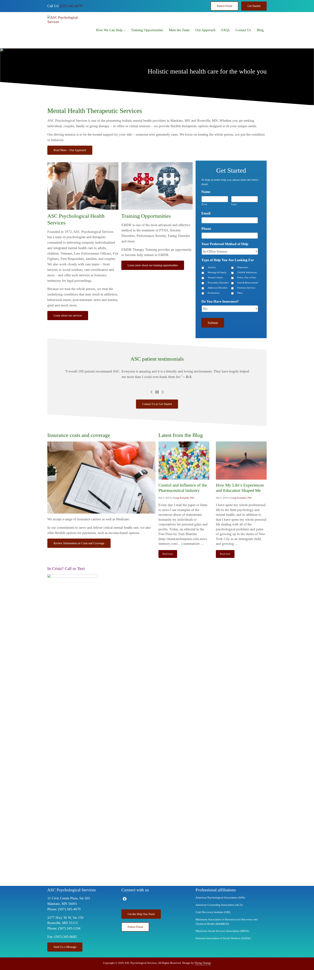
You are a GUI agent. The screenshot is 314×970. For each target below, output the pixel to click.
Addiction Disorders (218, 288)
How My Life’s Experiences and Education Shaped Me (240, 488)
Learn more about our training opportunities (153, 265)
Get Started (253, 5)
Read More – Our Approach (70, 150)
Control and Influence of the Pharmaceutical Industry (182, 488)
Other (240, 293)
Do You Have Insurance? (220, 301)
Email (205, 213)
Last (234, 204)
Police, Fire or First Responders (248, 277)
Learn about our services (68, 315)
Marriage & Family (217, 272)
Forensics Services (246, 288)
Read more (169, 554)
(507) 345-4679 (71, 6)
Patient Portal (224, 5)
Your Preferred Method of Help (224, 244)
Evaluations (214, 293)
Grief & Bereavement (247, 282)
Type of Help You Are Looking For (227, 260)
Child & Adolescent (247, 272)
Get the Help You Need (141, 914)
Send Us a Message (65, 946)
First (204, 204)
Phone (206, 229)
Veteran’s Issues (215, 277)
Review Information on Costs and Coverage (79, 543)
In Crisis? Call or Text (66, 568)
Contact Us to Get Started (157, 404)
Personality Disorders (218, 282)
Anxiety (212, 267)
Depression (242, 267)
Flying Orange (203, 962)
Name (205, 192)
